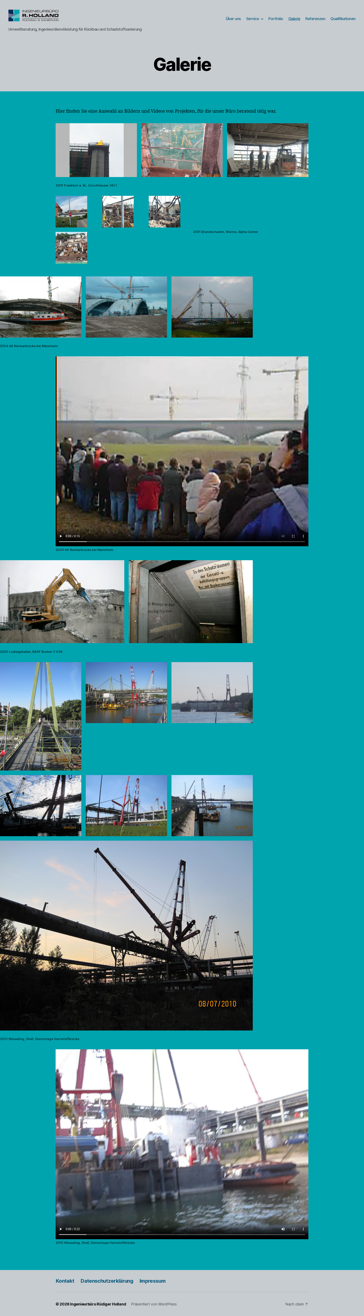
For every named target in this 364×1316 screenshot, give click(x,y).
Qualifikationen (343, 18)
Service (252, 18)
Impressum (152, 1281)
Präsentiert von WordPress (154, 1304)
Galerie (294, 18)
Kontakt (65, 1281)
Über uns (233, 18)
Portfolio (275, 18)
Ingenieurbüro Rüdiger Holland (98, 1304)
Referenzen (315, 18)
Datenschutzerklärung (106, 1281)
